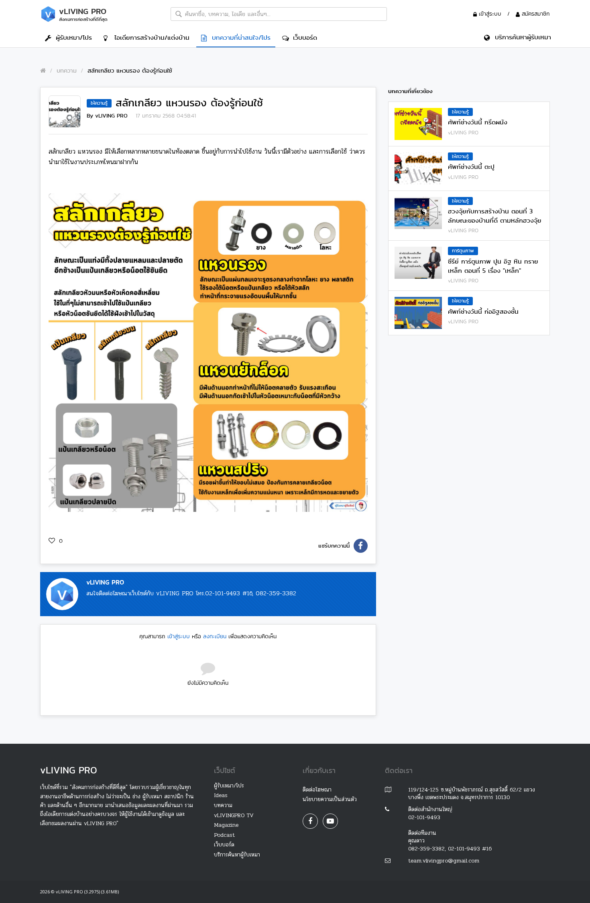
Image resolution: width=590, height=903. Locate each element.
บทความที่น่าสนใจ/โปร (239, 37)
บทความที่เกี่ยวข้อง (410, 91)
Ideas (221, 795)
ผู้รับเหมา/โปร (71, 37)
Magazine (226, 825)
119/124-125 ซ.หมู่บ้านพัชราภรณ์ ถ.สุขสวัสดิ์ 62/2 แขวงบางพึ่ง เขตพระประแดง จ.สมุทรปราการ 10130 (471, 793)
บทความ (67, 70)
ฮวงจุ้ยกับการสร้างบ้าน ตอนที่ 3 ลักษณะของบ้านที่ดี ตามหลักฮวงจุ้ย (494, 216)
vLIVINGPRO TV (234, 815)
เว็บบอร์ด (302, 37)
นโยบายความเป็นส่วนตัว (330, 799)
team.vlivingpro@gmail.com (443, 860)
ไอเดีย (149, 37)
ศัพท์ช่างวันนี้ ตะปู (471, 166)
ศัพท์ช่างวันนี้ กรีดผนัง (477, 122)
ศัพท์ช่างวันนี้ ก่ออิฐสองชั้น (483, 311)
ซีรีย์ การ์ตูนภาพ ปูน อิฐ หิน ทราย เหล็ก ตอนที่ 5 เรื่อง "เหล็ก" (493, 266)
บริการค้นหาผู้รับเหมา (237, 854)
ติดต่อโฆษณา (317, 789)
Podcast (224, 835)
